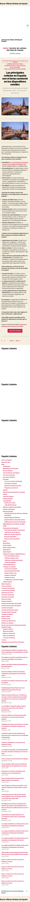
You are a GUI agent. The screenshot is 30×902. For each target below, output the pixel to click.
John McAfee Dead (10, 505)
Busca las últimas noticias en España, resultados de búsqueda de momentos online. (13, 673)
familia (5, 494)
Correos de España (9, 475)
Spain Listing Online (9, 547)
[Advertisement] (15, 21)
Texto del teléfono (10, 562)
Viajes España (7, 582)
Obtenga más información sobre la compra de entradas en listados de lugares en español (14, 726)
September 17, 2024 (10, 90)
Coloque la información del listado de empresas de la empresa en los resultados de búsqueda (14, 735)
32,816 (11, 340)
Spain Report (7, 552)
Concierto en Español (8, 590)
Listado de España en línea (9, 610)
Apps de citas (5, 462)
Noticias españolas (9, 635)
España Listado (6, 599)
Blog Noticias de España (10, 468)
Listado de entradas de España (11, 605)
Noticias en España (7, 623)
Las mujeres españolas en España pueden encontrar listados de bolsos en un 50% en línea (14, 751)
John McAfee (7, 501)
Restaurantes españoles (12, 539)
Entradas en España (7, 597)
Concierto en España (8, 588)
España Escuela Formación (12, 485)
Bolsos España (6, 584)
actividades (6, 466)
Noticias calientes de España (12, 507)
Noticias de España (9, 633)
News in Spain (5, 616)
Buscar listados (8, 470)
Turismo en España (9, 637)
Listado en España (7, 614)
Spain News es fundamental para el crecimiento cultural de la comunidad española (13, 816)
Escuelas (6, 479)
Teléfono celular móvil (11, 558)
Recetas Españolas (10, 536)
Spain (5, 541)
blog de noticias (8, 629)
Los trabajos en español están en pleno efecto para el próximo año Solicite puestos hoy (13, 708)
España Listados (6, 601)
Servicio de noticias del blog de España (11, 40)
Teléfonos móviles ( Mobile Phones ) (14, 554)
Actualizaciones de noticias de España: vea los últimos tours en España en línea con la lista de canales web (13, 796)
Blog (2, 464)
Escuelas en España (10, 483)
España (5, 490)
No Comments (23, 90)
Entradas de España (7, 595)
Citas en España (6, 586)
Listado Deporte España (9, 612)
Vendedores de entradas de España (12, 642)
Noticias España (15, 67)
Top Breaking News (9, 564)
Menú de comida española (12, 534)
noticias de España (9, 509)
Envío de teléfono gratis (11, 556)
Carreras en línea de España (13, 481)
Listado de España (7, 608)
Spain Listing (7, 545)
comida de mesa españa (12, 532)
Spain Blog (6, 543)
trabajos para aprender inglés (13, 579)
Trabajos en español (9, 567)
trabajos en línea (9, 577)
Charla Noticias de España (11, 473)
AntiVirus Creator (10, 503)
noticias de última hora (8, 621)
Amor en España (6, 460)
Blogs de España (8, 631)
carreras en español (10, 568)
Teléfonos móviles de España (13, 560)
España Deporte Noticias (15, 64)
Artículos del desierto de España (14, 530)
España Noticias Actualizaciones (15, 65)
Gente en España (8, 496)
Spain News (6, 549)
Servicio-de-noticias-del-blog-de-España (17, 88)
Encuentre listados (9, 477)
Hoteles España (8, 498)
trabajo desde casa (10, 573)
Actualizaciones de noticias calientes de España (15, 61)
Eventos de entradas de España (11, 603)
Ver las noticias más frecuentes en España (14, 759)
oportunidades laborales (12, 571)
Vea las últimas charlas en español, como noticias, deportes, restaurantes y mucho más (14, 787)
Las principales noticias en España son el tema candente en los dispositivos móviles (15, 78)
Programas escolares (11, 488)
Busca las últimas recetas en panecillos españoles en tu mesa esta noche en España (13, 717)
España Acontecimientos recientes (14, 492)
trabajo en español (10, 575)
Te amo (3, 640)
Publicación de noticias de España (15, 69)
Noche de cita (5, 618)
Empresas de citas (7, 592)
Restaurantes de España (10, 528)
